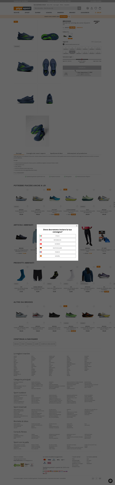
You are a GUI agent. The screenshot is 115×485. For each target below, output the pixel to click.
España (57, 256)
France (57, 252)
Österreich (57, 240)
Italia (57, 236)
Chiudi (76, 225)
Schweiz (57, 244)
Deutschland (57, 248)
